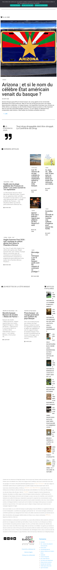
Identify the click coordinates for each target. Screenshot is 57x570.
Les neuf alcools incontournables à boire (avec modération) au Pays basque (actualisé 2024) (50, 346)
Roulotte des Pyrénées (46, 564)
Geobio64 (43, 555)
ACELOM (43, 542)
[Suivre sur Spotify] (14, 538)
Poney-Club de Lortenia (46, 562)
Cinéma (5, 237)
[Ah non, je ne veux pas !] (55, 3)
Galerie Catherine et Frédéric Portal (47, 552)
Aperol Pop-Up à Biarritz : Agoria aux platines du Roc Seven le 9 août (35, 219)
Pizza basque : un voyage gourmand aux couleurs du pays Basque (31, 315)
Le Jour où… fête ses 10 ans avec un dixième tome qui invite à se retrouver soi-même (49, 177)
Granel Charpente (45, 556)
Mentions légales (28, 552)
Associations (6, 181)
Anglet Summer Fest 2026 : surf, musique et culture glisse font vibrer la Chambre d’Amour (14, 242)
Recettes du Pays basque (8, 310)
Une (16, 310)
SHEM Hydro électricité (46, 565)
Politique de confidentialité (28, 555)
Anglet (25, 492)
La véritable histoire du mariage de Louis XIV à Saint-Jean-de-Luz (50, 368)
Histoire (4, 79)
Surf (13, 237)
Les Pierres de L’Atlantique (47, 560)
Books (47, 167)
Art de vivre (34, 167)
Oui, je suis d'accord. (15, 5)
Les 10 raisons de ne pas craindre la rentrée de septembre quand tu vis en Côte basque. (35, 178)
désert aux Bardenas (32, 488)
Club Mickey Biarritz (45, 549)
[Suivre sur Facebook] (5, 538)
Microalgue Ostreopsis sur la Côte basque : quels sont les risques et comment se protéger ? (35, 262)
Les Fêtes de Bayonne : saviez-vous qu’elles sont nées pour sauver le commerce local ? (50, 417)
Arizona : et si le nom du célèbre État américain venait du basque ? (27, 89)
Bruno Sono (43, 547)
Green (11, 181)
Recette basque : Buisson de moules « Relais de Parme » (10, 315)
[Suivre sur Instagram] (8, 538)
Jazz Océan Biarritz (45, 558)
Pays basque (39, 483)
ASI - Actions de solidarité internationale (47, 544)
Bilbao (48, 515)
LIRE (6, 114)
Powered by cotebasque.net (28, 549)
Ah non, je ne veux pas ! (27, 5)
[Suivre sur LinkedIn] (11, 538)
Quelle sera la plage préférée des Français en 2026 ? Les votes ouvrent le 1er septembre (14, 187)
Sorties (9, 237)
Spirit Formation (44, 567)
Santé (33, 250)
